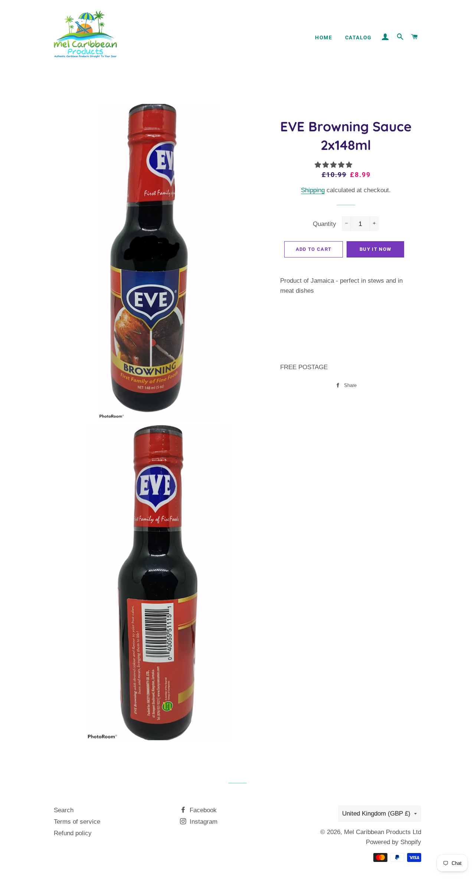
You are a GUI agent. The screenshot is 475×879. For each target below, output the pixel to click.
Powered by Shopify (393, 842)
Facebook (202, 810)
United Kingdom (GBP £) (376, 813)
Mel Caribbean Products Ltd (382, 832)
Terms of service (77, 821)
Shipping (313, 190)
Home (323, 37)
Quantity (324, 223)
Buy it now (375, 249)
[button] (334, 164)
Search (63, 810)
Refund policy (73, 833)
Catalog (358, 37)
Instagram (202, 821)
